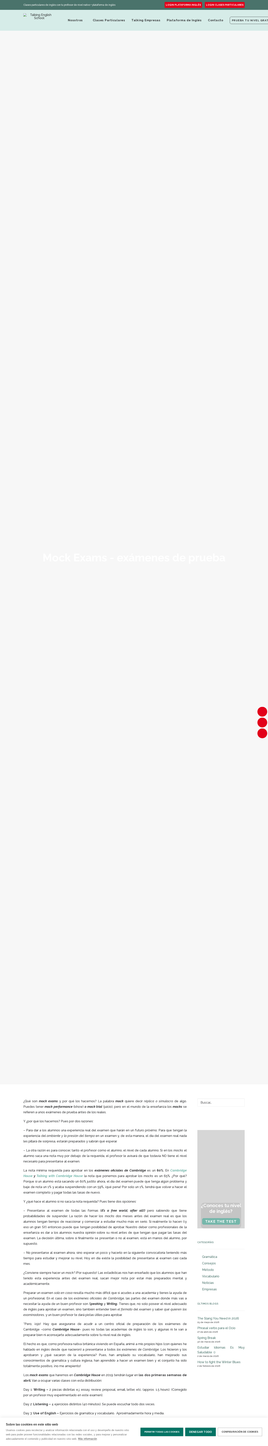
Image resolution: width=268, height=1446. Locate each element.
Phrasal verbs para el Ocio (216, 1328)
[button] (239, 1103)
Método (208, 1270)
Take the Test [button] (221, 1221)
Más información (87, 1438)
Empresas (209, 1289)
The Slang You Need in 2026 (218, 1318)
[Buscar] (221, 1103)
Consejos (209, 1263)
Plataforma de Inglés (184, 20)
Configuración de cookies (240, 1431)
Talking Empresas (145, 20)
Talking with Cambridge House (60, 1176)
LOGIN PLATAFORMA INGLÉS (183, 5)
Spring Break (206, 1338)
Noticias (208, 1283)
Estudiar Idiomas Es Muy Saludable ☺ (221, 1350)
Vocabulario (210, 1276)
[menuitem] (183, 5)
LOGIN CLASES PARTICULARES (224, 5)
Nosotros (75, 20)
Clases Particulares (109, 20)
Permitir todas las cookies (161, 1432)
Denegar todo (200, 1431)
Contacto (215, 20)
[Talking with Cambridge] (39, 20)
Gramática (209, 1257)
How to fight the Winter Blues (219, 1362)
